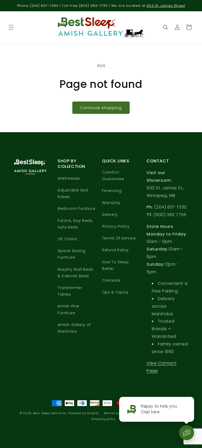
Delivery (110, 214)
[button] (11, 27)
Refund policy (114, 413)
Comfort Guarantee (113, 176)
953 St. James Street (166, 5)
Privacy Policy (115, 226)
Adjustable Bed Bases (73, 193)
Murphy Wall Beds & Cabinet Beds (75, 273)
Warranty (111, 202)
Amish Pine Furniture (68, 309)
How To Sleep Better (115, 265)
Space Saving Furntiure (71, 254)
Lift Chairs (67, 239)
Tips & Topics (115, 292)
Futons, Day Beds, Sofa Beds (75, 224)
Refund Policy (115, 250)
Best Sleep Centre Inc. (50, 413)
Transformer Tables (70, 291)
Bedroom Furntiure (76, 208)
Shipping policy (103, 419)
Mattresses (69, 178)
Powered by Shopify (83, 413)
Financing (112, 190)
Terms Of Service (119, 238)
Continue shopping (101, 107)
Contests (111, 280)
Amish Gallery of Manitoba (74, 328)
